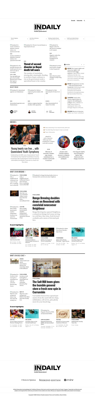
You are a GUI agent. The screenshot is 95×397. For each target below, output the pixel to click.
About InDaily (63, 394)
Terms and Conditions (54, 394)
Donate (73, 20)
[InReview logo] (69, 380)
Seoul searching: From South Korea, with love (57, 127)
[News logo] (28, 380)
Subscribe (79, 20)
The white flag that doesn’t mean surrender (56, 130)
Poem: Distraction (50, 132)
